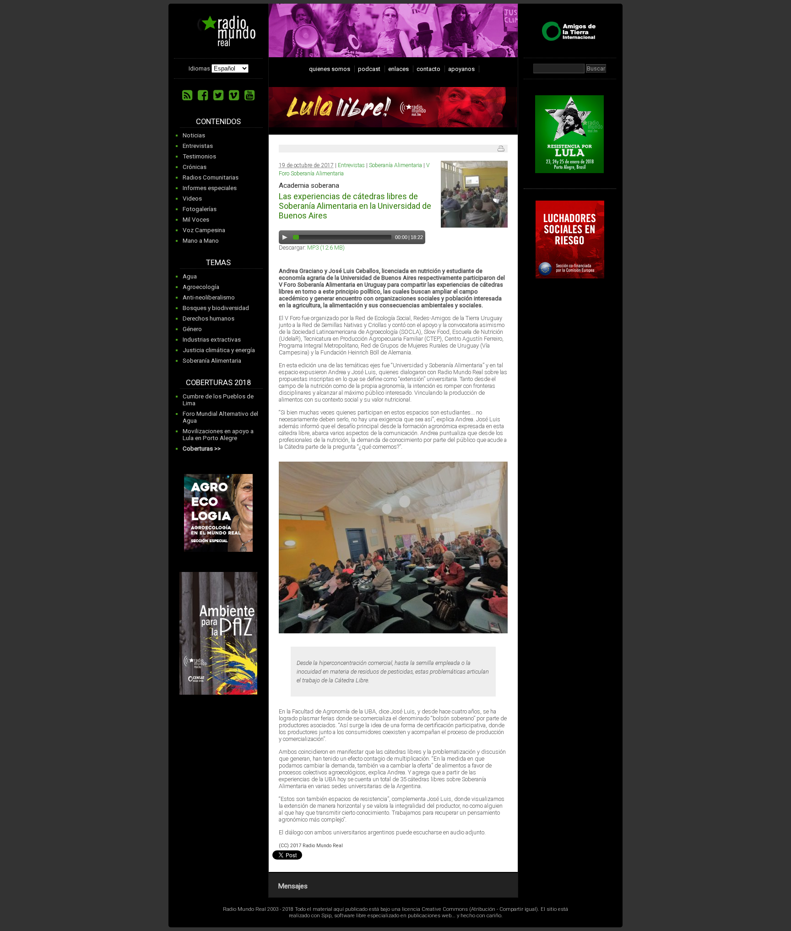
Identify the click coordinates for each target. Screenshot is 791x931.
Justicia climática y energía (219, 350)
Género (192, 329)
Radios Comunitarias (210, 177)
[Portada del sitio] (219, 43)
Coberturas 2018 (218, 382)
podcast (369, 68)
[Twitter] (218, 95)
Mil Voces (196, 219)
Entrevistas (198, 145)
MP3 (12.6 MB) (326, 247)
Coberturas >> (202, 448)
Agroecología (201, 286)
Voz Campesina (204, 230)
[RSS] (187, 95)
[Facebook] (202, 95)
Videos (192, 198)
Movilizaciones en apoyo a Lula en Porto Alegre (218, 434)
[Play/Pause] (284, 237)
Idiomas (199, 68)
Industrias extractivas (212, 339)
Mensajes (293, 886)
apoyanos (461, 68)
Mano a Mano (201, 240)
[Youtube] (249, 95)
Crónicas (194, 166)
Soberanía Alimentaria (212, 360)
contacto (428, 68)
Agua (190, 276)
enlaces (398, 68)
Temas (218, 262)
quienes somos (329, 68)
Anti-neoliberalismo (209, 297)
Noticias (194, 135)
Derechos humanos (208, 318)
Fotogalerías (200, 209)
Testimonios (199, 156)
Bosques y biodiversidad (216, 308)
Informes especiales (210, 188)
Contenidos (218, 121)
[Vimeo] (234, 95)
